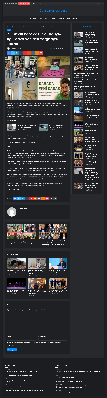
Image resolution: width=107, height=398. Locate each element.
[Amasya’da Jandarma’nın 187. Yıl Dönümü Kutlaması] (58, 283)
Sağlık (53, 18)
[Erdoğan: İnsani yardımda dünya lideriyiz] (58, 263)
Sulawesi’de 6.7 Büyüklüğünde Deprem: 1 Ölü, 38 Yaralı (16, 271)
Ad (8, 330)
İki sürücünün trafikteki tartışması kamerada (92, 41)
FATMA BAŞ (13, 48)
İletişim (74, 18)
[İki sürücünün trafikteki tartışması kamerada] (43, 127)
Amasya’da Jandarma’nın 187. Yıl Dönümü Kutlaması (58, 291)
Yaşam (68, 18)
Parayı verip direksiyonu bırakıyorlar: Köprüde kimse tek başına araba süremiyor (51, 3)
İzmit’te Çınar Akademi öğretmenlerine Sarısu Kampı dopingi (92, 67)
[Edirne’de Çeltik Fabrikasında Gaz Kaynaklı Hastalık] (11, 127)
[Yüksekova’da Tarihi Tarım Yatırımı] (78, 132)
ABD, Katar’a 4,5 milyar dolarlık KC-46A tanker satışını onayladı (86, 74)
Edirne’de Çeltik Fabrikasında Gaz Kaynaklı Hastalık (90, 34)
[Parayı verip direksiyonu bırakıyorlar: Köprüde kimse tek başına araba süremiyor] (78, 50)
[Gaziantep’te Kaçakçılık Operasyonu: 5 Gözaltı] (78, 118)
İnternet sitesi (42, 336)
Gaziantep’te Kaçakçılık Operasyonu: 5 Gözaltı (92, 116)
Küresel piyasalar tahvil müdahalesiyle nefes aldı (92, 101)
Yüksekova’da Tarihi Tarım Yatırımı (91, 131)
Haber (40, 18)
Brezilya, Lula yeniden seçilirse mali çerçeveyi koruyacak (84, 87)
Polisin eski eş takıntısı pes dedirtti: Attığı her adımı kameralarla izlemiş (91, 186)
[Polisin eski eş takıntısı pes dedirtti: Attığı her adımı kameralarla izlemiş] (78, 186)
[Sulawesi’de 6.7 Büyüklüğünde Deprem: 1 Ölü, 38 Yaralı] (16, 263)
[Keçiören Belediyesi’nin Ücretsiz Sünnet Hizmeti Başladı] (37, 263)
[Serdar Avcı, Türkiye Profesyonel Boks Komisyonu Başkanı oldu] (37, 283)
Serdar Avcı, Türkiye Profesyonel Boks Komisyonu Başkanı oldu (37, 291)
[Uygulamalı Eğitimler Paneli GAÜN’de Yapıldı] (16, 283)
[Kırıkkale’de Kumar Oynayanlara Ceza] (78, 148)
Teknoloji (61, 18)
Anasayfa (33, 18)
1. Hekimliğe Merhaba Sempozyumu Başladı (91, 162)
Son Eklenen (87, 26)
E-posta (9, 336)
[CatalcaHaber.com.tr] (53, 10)
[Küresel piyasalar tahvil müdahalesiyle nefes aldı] (78, 103)
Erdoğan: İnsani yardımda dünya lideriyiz (57, 271)
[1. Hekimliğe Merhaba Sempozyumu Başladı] (78, 163)
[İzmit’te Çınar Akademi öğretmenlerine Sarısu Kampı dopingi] (78, 68)
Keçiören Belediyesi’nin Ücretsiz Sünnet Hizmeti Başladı (35, 272)
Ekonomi (46, 18)
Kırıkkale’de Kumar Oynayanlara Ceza (90, 146)
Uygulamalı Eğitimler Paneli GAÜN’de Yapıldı (15, 291)
